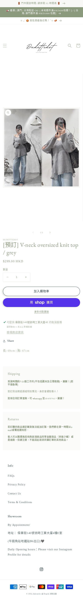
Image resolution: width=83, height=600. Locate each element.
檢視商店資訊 (15, 332)
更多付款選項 (41, 311)
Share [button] (10, 340)
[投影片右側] (50, 232)
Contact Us (14, 493)
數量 (5, 269)
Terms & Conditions (20, 502)
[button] (5, 45)
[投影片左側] (33, 232)
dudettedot (37, 594)
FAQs (11, 475)
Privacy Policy (16, 484)
